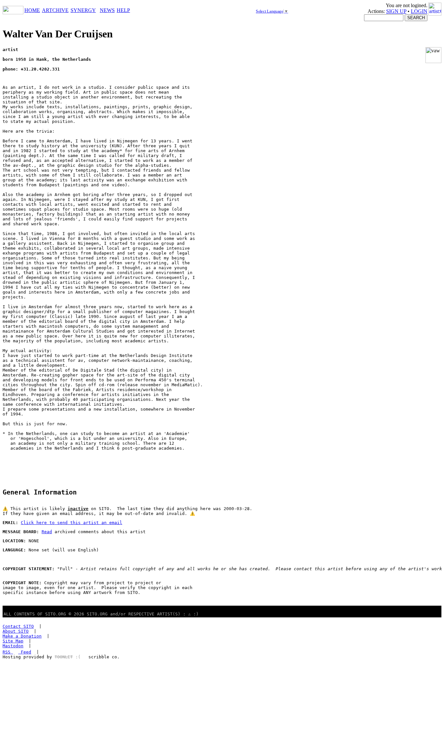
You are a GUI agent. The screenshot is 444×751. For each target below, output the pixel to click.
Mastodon (13, 645)
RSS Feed (17, 652)
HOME (32, 10)
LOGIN (419, 11)
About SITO (16, 631)
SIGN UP (396, 11)
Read (47, 531)
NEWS (107, 10)
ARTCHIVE (55, 10)
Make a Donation (22, 636)
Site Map (13, 641)
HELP (123, 10)
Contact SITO (18, 626)
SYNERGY (83, 10)
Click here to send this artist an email (71, 522)
